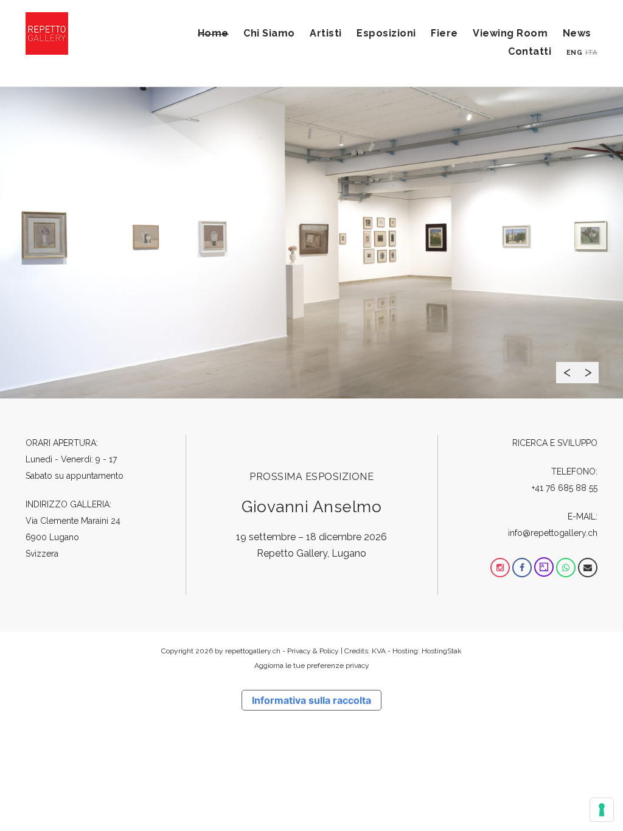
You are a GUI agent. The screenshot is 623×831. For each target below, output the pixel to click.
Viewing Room (510, 33)
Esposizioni (386, 33)
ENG (574, 53)
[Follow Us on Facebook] (522, 567)
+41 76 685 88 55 (564, 488)
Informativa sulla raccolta (311, 700)
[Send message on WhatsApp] (566, 567)
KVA (379, 651)
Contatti (529, 51)
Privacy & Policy (313, 651)
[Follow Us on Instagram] (500, 567)
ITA (591, 53)
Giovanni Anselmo (311, 507)
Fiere (444, 33)
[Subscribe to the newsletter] (587, 567)
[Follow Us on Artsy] (544, 567)
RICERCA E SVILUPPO (554, 443)
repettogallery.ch (252, 651)
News (577, 33)
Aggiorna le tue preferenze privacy (311, 665)
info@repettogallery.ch (552, 533)
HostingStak (442, 651)
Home (213, 33)
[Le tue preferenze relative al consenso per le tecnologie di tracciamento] (601, 809)
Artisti (326, 33)
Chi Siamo (269, 33)
